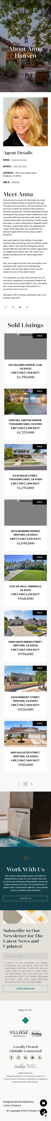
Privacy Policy (34, 981)
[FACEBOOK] (13, 307)
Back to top (25, 1010)
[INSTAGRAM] (5, 307)
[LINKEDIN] (27, 307)
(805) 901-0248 (20, 166)
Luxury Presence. (12, 1105)
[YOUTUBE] (20, 307)
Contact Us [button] (25, 898)
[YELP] (39, 1057)
